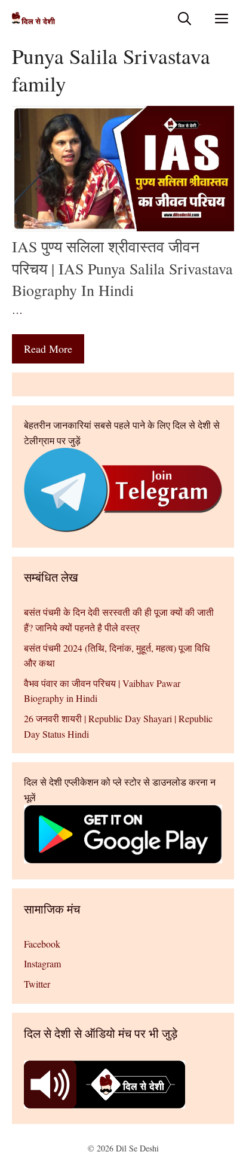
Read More (48, 348)
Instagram (42, 963)
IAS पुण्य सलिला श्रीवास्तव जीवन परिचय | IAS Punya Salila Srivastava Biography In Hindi (122, 268)
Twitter (37, 983)
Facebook (42, 943)
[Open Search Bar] (184, 18)
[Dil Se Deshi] (33, 18)
